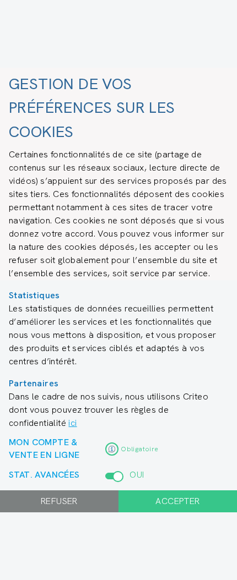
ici (72, 423)
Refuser (59, 501)
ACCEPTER (177, 501)
